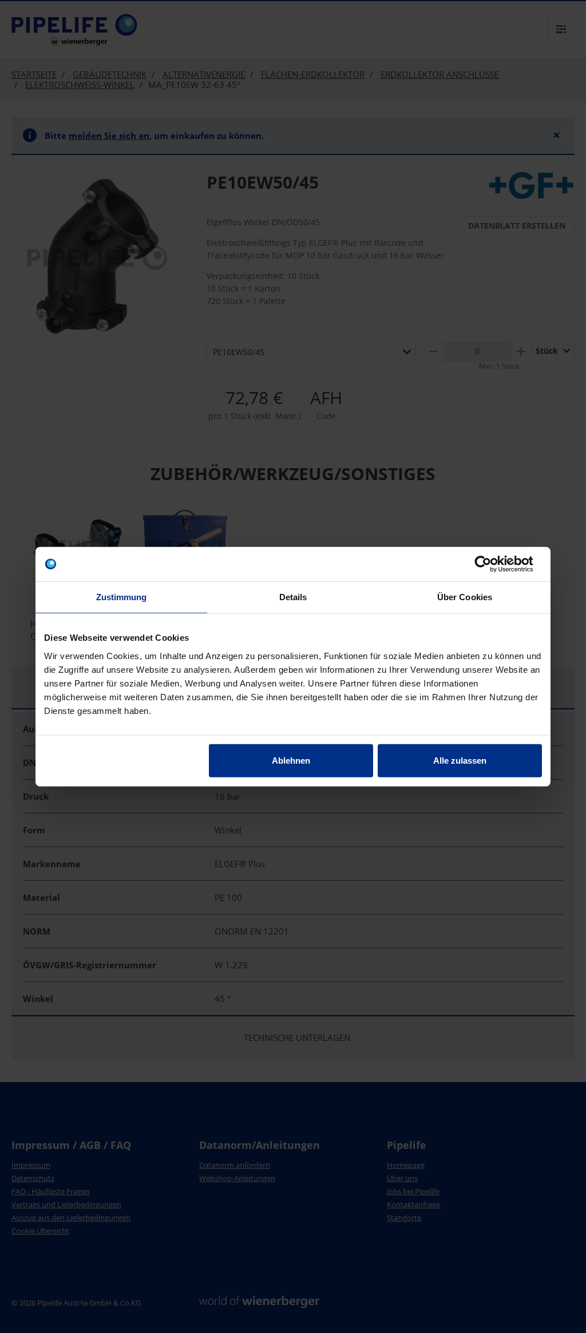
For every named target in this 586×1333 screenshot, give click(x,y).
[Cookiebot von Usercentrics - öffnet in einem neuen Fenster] (492, 564)
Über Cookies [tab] (464, 597)
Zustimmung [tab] (121, 597)
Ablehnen (291, 760)
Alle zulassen (459, 760)
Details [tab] (293, 597)
